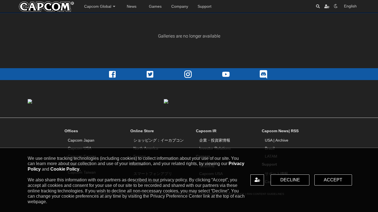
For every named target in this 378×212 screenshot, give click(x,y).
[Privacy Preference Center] (257, 179)
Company (179, 6)
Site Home (46, 7)
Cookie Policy (64, 169)
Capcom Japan (81, 140)
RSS (295, 131)
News (131, 6)
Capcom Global (97, 6)
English (350, 6)
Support (204, 6)
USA (268, 140)
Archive (281, 140)
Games (155, 6)
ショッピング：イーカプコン (158, 140)
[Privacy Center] (326, 6)
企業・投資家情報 (214, 140)
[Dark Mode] (335, 6)
